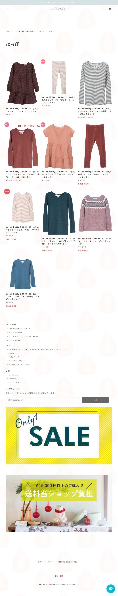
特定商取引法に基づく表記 (19, 364)
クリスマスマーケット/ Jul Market (24, 336)
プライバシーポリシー (17, 361)
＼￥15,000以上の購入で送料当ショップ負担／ (59, 2)
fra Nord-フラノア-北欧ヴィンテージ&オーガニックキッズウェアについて (38, 349)
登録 (95, 400)
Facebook (13, 379)
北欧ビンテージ (15, 332)
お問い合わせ (14, 357)
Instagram (13, 375)
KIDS (42, 31)
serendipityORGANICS (25, 31)
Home (8, 31)
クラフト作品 (14, 340)
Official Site (14, 382)
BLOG (11, 353)
